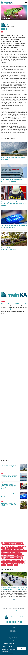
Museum (8, 549)
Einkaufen (8, 547)
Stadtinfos (13, 544)
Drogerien (15, 563)
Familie (21, 549)
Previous (2, 577)
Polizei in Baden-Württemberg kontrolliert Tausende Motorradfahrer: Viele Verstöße (14, 588)
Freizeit (3, 544)
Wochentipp (15, 550)
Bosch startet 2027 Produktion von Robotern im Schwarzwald (11, 180)
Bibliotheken (23, 560)
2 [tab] (13, 599)
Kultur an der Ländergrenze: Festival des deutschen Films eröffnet (13, 248)
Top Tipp (22, 561)
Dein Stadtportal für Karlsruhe (16, 617)
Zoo (19, 546)
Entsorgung (3, 560)
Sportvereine (9, 558)
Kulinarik (23, 546)
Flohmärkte (9, 563)
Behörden (21, 555)
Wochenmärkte (21, 563)
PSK (10, 546)
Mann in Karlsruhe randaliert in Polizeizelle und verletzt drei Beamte (14, 226)
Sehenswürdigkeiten (5, 555)
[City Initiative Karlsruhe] (13, 641)
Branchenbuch (4, 554)
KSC (18, 543)
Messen (3, 546)
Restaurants (8, 552)
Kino (12, 549)
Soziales (20, 550)
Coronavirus (13, 543)
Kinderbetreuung (16, 558)
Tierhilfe (3, 547)
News (5, 543)
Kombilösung (15, 546)
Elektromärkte (10, 565)
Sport (8, 543)
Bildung (13, 547)
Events (21, 543)
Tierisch (21, 544)
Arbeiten (3, 552)
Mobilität (7, 544)
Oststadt (13, 561)
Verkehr (13, 552)
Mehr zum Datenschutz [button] (7, 653)
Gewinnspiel (4, 550)
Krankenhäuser (20, 552)
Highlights (3, 558)
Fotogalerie (3, 563)
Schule (24, 550)
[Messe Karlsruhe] (13, 634)
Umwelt (17, 547)
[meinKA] (7, 3)
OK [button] (21, 648)
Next (25, 577)
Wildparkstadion (18, 557)
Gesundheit (16, 549)
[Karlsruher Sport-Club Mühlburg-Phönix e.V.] (13, 631)
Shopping (15, 554)
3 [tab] (14, 599)
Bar (22, 558)
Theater (20, 554)
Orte (17, 555)
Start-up (17, 560)
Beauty (17, 561)
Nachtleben (12, 557)
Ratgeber (10, 554)
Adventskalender (4, 557)
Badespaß (3, 549)
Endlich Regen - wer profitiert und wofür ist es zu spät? (13, 158)
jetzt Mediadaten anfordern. (17, 309)
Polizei (17, 544)
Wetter (21, 547)
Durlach (3, 561)
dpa (7, 24)
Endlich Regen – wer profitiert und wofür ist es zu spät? (8, 466)
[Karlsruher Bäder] (13, 637)
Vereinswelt (8, 561)
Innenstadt (13, 555)
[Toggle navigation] (26, 3)
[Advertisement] (14, 272)
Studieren (10, 550)
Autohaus (16, 565)
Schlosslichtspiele (11, 560)
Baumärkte (3, 565)
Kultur (7, 546)
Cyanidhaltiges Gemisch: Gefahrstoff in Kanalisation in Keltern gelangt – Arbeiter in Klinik (13, 203)
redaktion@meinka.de (17, 610)
